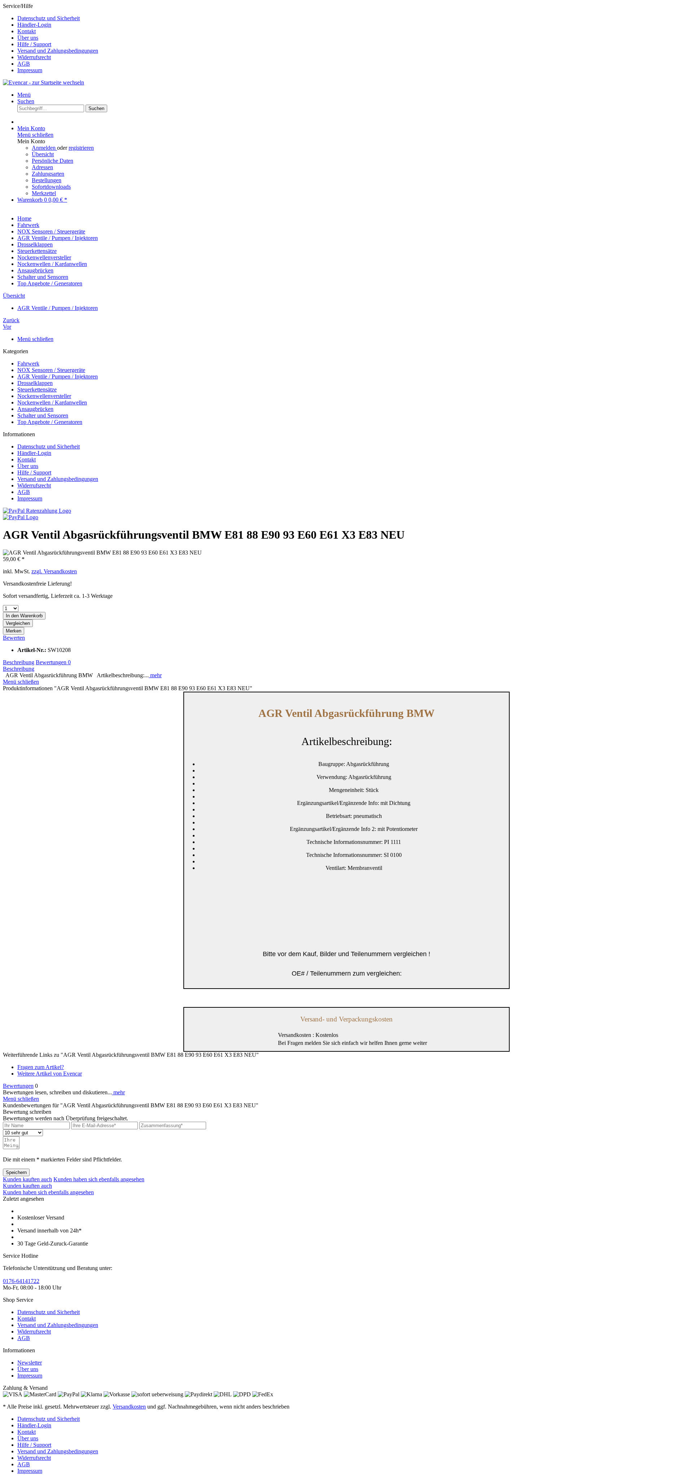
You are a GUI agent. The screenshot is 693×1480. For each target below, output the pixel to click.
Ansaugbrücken (35, 409)
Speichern (16, 1172)
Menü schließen (35, 135)
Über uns (27, 38)
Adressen (42, 167)
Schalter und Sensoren (42, 415)
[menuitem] (353, 18)
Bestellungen (46, 180)
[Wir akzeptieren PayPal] (20, 517)
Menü (24, 95)
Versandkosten (129, 1407)
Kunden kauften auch (27, 1179)
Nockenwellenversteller (44, 396)
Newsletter (29, 1362)
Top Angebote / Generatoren (49, 422)
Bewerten (14, 638)
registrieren (81, 148)
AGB (23, 64)
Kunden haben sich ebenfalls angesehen (98, 1179)
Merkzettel (44, 193)
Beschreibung (18, 662)
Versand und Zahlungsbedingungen (57, 51)
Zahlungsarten (48, 174)
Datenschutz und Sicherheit (48, 18)
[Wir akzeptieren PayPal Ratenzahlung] (37, 511)
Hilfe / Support (34, 44)
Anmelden (44, 148)
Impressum (29, 70)
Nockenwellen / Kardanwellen (52, 402)
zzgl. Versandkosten (54, 571)
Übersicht (43, 154)
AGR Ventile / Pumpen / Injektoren (57, 376)
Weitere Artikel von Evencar (49, 1073)
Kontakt (26, 31)
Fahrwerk (28, 363)
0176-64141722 (21, 1281)
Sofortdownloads (51, 187)
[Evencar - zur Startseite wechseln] (43, 82)
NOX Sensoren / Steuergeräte (51, 370)
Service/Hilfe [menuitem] (50, 38)
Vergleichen (18, 623)
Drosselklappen (35, 383)
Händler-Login (34, 25)
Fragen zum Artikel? (40, 1067)
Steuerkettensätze (37, 389)
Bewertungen (53, 662)
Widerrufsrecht (34, 57)
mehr (155, 675)
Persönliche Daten (52, 161)
